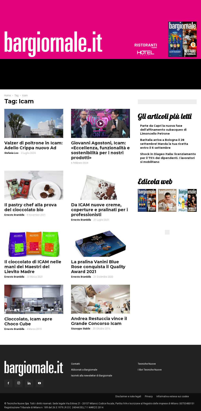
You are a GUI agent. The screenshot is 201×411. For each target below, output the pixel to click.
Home (7, 95)
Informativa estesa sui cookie (172, 396)
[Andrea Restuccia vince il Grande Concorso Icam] (100, 299)
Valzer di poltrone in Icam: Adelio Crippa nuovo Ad (33, 145)
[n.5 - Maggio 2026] (187, 201)
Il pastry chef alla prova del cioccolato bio (30, 207)
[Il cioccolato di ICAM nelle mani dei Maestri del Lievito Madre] (33, 242)
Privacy (149, 396)
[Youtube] (39, 383)
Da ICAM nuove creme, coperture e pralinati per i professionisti (99, 209)
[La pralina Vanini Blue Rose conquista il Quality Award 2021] (100, 242)
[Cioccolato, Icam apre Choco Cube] (33, 299)
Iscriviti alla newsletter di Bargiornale (91, 375)
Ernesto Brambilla (14, 215)
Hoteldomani (145, 53)
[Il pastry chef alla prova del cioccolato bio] (33, 185)
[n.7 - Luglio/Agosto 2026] (182, 40)
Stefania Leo (11, 153)
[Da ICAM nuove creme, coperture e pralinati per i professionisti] (100, 185)
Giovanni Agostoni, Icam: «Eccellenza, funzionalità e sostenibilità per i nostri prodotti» (100, 150)
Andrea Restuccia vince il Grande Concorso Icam (99, 321)
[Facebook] (8, 383)
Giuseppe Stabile (80, 328)
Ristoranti (145, 46)
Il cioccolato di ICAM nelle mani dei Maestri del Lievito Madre (32, 266)
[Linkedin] (29, 383)
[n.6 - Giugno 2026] (167, 201)
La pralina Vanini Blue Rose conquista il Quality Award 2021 (98, 266)
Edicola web (155, 181)
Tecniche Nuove (147, 363)
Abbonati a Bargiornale (84, 369)
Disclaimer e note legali (128, 396)
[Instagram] (19, 383)
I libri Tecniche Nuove (150, 369)
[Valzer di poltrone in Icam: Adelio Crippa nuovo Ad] (33, 123)
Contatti (75, 363)
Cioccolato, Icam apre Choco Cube (28, 321)
